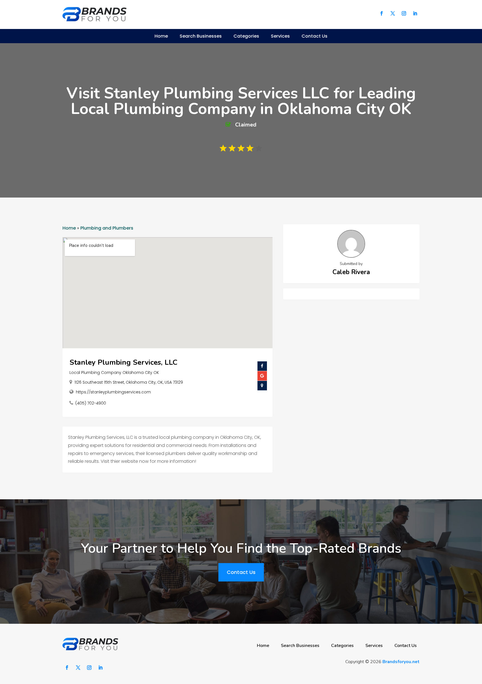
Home (161, 36)
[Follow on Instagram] (403, 13)
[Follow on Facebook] (381, 13)
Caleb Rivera (351, 272)
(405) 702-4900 (90, 403)
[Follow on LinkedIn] (415, 13)
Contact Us (314, 36)
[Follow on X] (392, 13)
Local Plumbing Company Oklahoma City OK (114, 372)
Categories (246, 36)
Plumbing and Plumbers (106, 228)
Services (280, 36)
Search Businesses (201, 36)
